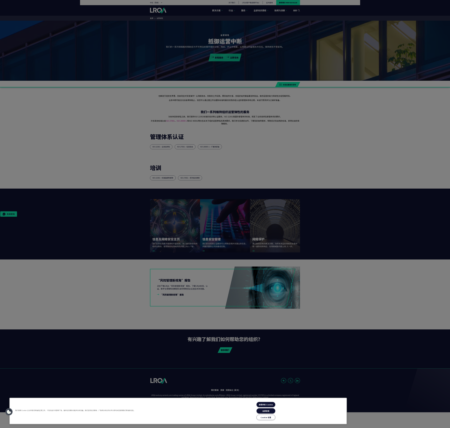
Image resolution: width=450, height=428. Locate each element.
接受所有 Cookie (266, 404)
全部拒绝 (265, 411)
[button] (9, 412)
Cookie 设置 (266, 417)
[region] (178, 411)
